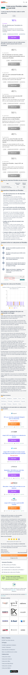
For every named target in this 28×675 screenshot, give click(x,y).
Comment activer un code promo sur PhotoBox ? (13, 569)
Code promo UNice (6, 661)
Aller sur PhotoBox (14, 555)
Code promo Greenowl (7, 658)
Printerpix (9, 404)
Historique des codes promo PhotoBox (11, 572)
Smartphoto (9, 398)
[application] (14, 299)
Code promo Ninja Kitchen (7, 663)
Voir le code (13, 64)
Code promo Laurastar (6, 665)
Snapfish (15, 398)
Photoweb (10, 401)
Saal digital (3, 404)
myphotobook (17, 401)
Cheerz (19, 404)
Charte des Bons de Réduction (8, 649)
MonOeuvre (4, 401)
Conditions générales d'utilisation (9, 645)
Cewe (23, 398)
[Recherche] (24, 2)
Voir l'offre (13, 37)
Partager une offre (14, 558)
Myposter (15, 404)
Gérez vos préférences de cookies (9, 651)
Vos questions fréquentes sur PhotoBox (11, 567)
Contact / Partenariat (6, 647)
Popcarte (23, 401)
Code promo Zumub (6, 656)
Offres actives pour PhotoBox (9, 564)
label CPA (13, 589)
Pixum (19, 398)
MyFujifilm (3, 398)
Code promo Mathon (6, 668)
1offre (14, 15)
